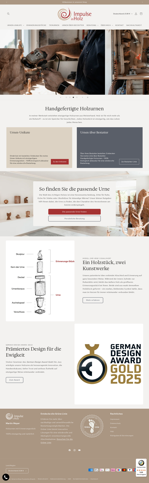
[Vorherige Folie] (60, 97)
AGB (69, 479)
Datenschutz (115, 423)
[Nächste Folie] (82, 97)
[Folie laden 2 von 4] (70, 97)
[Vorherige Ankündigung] (6, 2)
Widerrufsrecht (43, 479)
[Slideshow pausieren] (88, 97)
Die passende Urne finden (74, 212)
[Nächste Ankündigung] (142, 2)
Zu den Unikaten (59, 162)
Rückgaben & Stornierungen (121, 436)
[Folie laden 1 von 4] (66, 97)
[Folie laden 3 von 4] (73, 97)
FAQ (112, 431)
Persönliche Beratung (74, 218)
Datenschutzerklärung (57, 479)
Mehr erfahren (93, 300)
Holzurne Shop (16, 479)
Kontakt (113, 427)
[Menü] (145, 460)
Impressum (114, 419)
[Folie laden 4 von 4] (77, 97)
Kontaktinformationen (80, 479)
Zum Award (14, 380)
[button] (8, 13)
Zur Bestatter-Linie (129, 162)
